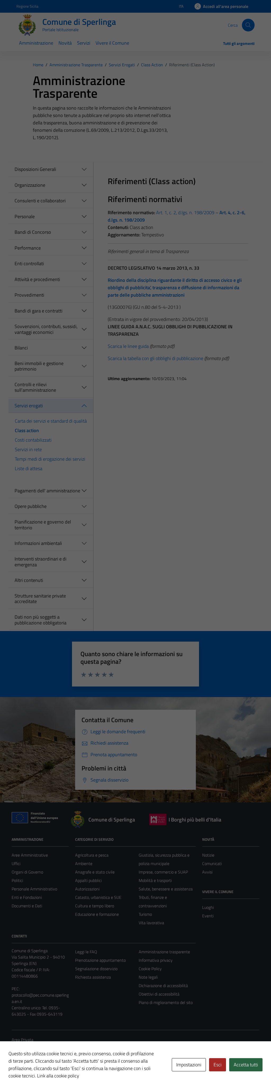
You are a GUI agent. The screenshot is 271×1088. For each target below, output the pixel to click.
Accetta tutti (246, 1064)
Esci (218, 1064)
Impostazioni (188, 1064)
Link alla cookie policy (58, 1075)
